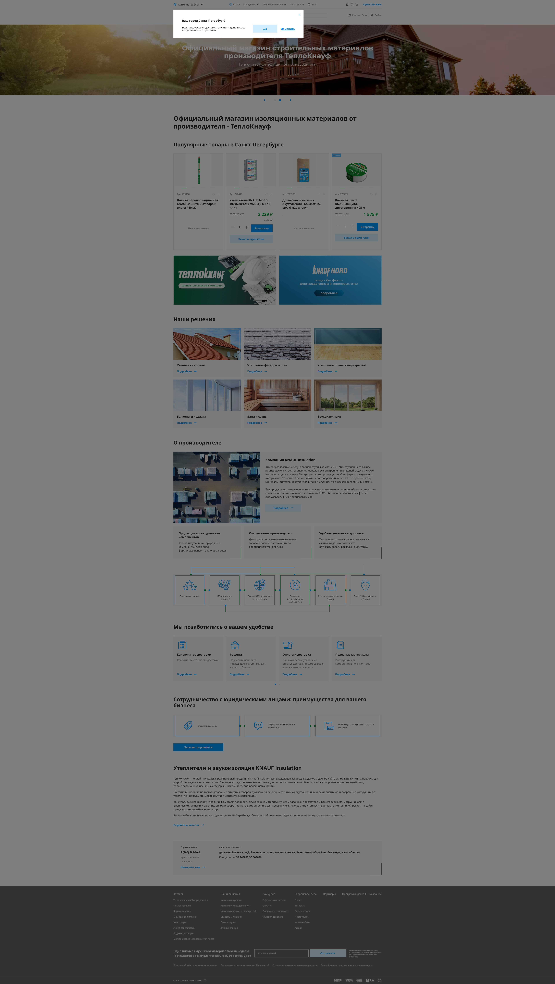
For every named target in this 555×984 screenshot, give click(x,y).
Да (265, 28)
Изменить (288, 28)
